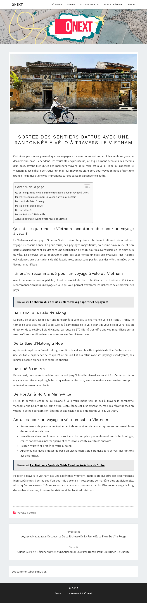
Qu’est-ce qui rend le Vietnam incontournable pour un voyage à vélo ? (52, 192)
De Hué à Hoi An (23, 210)
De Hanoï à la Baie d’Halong (29, 201)
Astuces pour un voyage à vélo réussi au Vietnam (41, 218)
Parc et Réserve (113, 4)
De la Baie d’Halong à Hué (29, 205)
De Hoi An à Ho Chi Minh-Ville (30, 214)
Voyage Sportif (89, 4)
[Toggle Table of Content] (85, 187)
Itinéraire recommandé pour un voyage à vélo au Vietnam (45, 196)
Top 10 (131, 4)
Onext (17, 4)
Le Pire (71, 4)
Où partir (56, 4)
